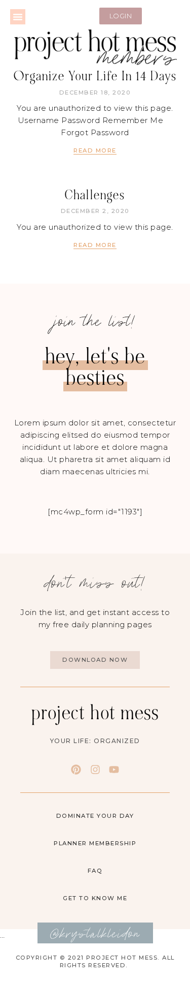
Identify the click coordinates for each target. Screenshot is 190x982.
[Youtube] (114, 769)
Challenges (95, 195)
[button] (17, 16)
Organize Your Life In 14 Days (95, 76)
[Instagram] (95, 769)
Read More (95, 150)
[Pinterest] (76, 769)
